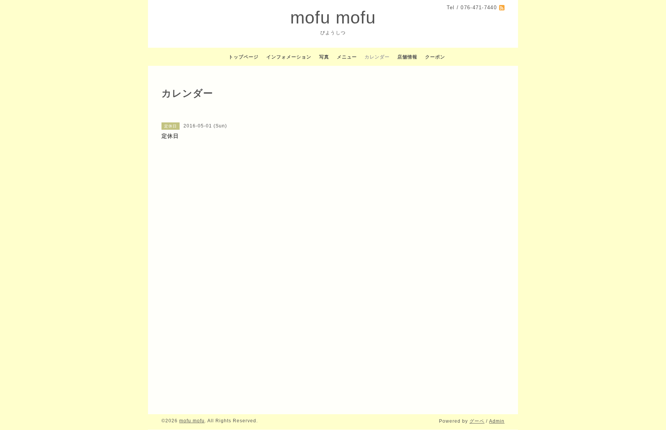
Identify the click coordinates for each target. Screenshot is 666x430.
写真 (324, 57)
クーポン (435, 57)
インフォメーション (288, 57)
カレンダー (377, 57)
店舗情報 (407, 57)
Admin (497, 421)
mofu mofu (333, 17)
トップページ (244, 57)
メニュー (347, 57)
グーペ (476, 421)
